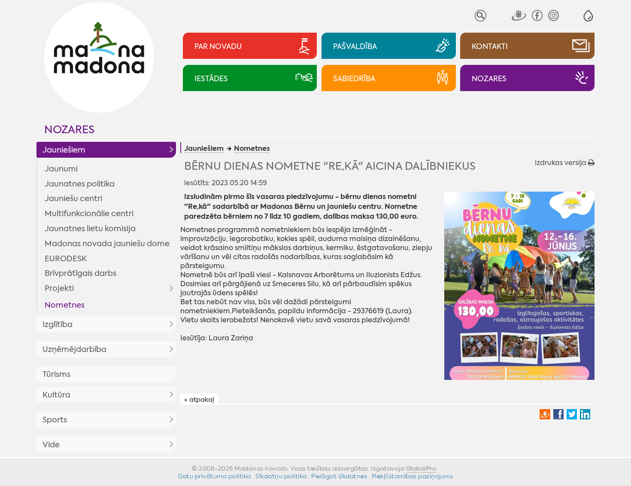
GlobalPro (421, 468)
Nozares (69, 129)
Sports (54, 420)
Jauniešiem (63, 150)
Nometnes (65, 305)
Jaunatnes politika (80, 184)
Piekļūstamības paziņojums (412, 476)
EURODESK (66, 259)
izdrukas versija (561, 162)
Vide (51, 445)
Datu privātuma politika (214, 476)
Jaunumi (61, 169)
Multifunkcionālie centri (89, 213)
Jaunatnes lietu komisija (90, 228)
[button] (588, 15)
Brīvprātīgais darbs (80, 273)
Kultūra (56, 395)
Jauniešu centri (73, 198)
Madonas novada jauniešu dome (107, 243)
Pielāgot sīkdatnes (339, 476)
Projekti (59, 288)
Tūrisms (56, 374)
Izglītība (57, 324)
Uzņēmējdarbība (74, 349)
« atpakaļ (199, 399)
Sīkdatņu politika (281, 476)
